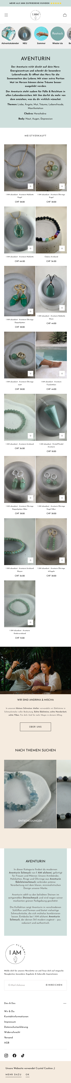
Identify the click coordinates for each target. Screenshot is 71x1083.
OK (27, 1075)
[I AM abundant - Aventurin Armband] (19, 417)
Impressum (10, 1022)
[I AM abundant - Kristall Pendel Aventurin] (51, 417)
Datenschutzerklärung (16, 1027)
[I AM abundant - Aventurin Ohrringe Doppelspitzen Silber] (19, 479)
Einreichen (54, 985)
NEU (25, 43)
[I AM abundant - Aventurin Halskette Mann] (51, 289)
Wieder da (57, 43)
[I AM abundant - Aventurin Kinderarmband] (19, 603)
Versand (8, 1037)
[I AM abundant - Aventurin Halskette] (19, 229)
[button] (6, 15)
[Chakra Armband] (51, 229)
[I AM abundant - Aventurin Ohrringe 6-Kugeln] (51, 541)
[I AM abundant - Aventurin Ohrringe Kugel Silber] (51, 479)
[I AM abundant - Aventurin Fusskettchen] (51, 355)
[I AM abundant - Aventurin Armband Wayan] (19, 541)
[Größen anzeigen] (30, 186)
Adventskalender (9, 43)
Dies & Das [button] (9, 1003)
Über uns (35, 726)
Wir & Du (9, 1011)
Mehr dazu (14, 1075)
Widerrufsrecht (12, 1032)
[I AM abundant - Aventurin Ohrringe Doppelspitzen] (19, 291)
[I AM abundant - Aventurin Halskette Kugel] (19, 167)
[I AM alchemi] (15, 954)
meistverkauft (36, 136)
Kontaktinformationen (16, 1016)
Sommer (41, 43)
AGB (6, 1043)
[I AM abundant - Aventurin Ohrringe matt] (19, 355)
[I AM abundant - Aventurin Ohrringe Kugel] (51, 167)
